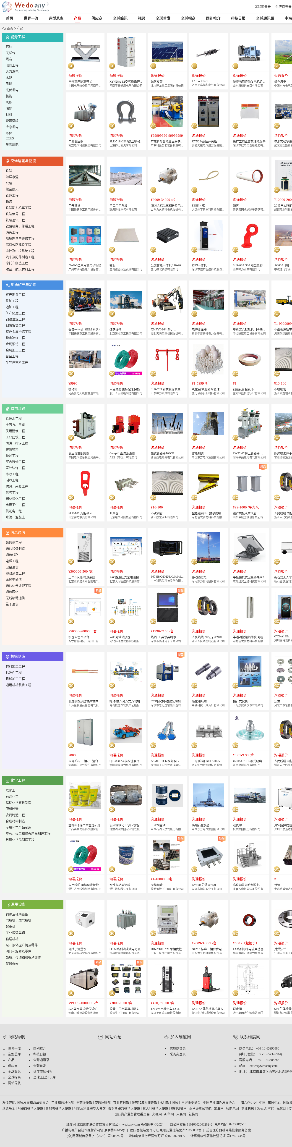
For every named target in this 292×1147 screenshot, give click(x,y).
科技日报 (238, 19)
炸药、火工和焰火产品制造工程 (28, 833)
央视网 (157, 1114)
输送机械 (12, 939)
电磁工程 (12, 561)
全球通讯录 (265, 19)
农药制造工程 (15, 815)
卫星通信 (12, 567)
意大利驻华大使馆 (156, 1108)
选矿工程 (12, 307)
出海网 (219, 1108)
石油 (9, 47)
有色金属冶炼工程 (18, 332)
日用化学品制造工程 (20, 840)
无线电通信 (14, 579)
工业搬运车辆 (15, 933)
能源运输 (12, 121)
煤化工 (10, 790)
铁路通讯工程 (15, 220)
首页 (9, 19)
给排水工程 (14, 419)
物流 (9, 202)
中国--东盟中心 (270, 1103)
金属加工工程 (15, 350)
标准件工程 (14, 673)
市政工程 (12, 474)
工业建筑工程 (15, 437)
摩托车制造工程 (17, 263)
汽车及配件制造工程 (20, 257)
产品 (77, 19)
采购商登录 (263, 7)
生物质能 (12, 145)
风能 (9, 84)
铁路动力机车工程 (18, 208)
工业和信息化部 (63, 1103)
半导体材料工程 (17, 362)
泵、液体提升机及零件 (22, 945)
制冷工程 (12, 480)
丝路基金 (9, 1108)
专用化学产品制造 (18, 827)
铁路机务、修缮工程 (20, 226)
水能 (9, 78)
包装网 (193, 1114)
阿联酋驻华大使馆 (31, 1108)
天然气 (10, 53)
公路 (9, 183)
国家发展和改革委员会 (33, 1103)
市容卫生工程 (15, 505)
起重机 (10, 927)
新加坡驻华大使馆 (59, 1108)
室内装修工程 (15, 462)
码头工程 (12, 232)
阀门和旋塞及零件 (18, 951)
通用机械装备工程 (18, 685)
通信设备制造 (15, 549)
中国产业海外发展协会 (219, 1103)
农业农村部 (121, 1103)
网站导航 (14, 1083)
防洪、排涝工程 (17, 443)
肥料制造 (12, 809)
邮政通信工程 (15, 573)
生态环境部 (84, 1103)
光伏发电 (12, 90)
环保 (9, 133)
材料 (9, 115)
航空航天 (12, 189)
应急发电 (12, 127)
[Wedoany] (25, 7)
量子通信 (12, 604)
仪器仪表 (12, 964)
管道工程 (12, 195)
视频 (141, 19)
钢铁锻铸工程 (15, 325)
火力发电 (12, 71)
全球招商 (188, 19)
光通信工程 (14, 543)
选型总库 (56, 19)
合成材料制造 (15, 821)
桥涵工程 (12, 456)
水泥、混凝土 (15, 517)
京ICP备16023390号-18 (230, 1124)
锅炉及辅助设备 (17, 914)
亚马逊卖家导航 (200, 1108)
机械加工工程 (15, 679)
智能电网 (233, 1108)
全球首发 (163, 19)
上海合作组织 (247, 1103)
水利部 (165, 1103)
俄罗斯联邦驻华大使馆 (124, 1108)
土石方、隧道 (15, 425)
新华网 (169, 1114)
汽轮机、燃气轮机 (18, 920)
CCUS (10, 138)
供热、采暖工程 (17, 486)
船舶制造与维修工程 (20, 239)
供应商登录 (284, 7)
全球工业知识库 (44, 1077)
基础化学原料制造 (18, 803)
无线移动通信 (15, 598)
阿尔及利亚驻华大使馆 (90, 1108)
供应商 (96, 19)
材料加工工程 (15, 666)
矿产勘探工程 (15, 295)
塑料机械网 (179, 1108)
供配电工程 (14, 511)
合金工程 (12, 356)
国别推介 (213, 19)
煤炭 (9, 59)
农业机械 (248, 1108)
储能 (9, 108)
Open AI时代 (266, 1108)
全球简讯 (120, 19)
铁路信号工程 (15, 214)
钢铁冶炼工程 (15, 319)
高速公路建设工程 (18, 245)
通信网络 (12, 592)
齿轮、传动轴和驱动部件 (23, 957)
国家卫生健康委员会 (186, 1103)
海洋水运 (12, 177)
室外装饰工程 (15, 468)
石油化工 (12, 797)
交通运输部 (103, 1103)
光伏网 (281, 1108)
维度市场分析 (42, 1072)
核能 (9, 96)
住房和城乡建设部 (145, 1103)
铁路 (9, 171)
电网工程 (12, 65)
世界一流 (31, 19)
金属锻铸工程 (15, 344)
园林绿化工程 (15, 499)
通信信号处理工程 (18, 586)
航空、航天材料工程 (20, 269)
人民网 (181, 1114)
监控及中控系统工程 (20, 251)
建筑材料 (12, 449)
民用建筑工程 (15, 431)
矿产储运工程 (15, 313)
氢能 (9, 102)
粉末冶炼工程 (15, 338)
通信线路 (12, 555)
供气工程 (12, 493)
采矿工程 (12, 301)
